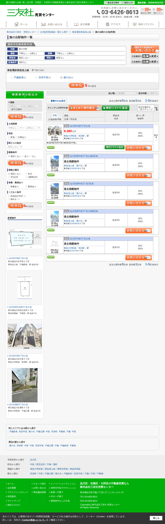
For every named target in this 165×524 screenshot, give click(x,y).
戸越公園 (40, 431)
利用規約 (12, 496)
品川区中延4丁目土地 (80, 238)
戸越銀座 (20, 77)
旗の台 (68, 77)
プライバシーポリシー (18, 492)
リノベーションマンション (63, 483)
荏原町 (81, 136)
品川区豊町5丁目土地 (18, 404)
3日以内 (14, 177)
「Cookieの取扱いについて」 (33, 520)
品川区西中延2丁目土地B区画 (84, 211)
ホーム (11, 483)
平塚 (49, 464)
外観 (55, 115)
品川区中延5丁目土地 (80, 126)
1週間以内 (32, 177)
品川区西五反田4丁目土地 (20, 307)
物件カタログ (14, 505)
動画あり (32, 186)
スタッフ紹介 (39, 483)
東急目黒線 (75, 469)
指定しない (16, 156)
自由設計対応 (18, 196)
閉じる (156, 518)
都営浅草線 (62, 469)
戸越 (68, 431)
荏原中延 (45, 77)
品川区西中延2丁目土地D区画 (84, 156)
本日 (30, 174)
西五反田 (40, 464)
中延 (76, 138)
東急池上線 (69, 165)
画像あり (14, 186)
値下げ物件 (16, 109)
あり (26, 156)
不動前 (62, 431)
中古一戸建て (57, 496)
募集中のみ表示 (57, 101)
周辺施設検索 (39, 492)
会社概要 (12, 488)
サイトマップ (14, 501)
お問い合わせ (39, 488)
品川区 (71, 138)
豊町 (55, 464)
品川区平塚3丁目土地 (18, 258)
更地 (12, 137)
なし (34, 156)
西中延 (77, 168)
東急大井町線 (70, 136)
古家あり (22, 137)
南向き (14, 199)
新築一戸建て (57, 492)
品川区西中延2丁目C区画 (82, 183)
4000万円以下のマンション (63, 488)
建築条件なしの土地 (60, 501)
